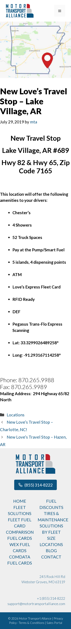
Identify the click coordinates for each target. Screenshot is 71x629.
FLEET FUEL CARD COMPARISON (20, 525)
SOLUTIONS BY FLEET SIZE (51, 532)
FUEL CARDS (19, 538)
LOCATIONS (51, 544)
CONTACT (51, 556)
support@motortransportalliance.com (36, 603)
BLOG (51, 550)
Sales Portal (54, 622)
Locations (15, 414)
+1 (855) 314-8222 (51, 598)
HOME (19, 501)
